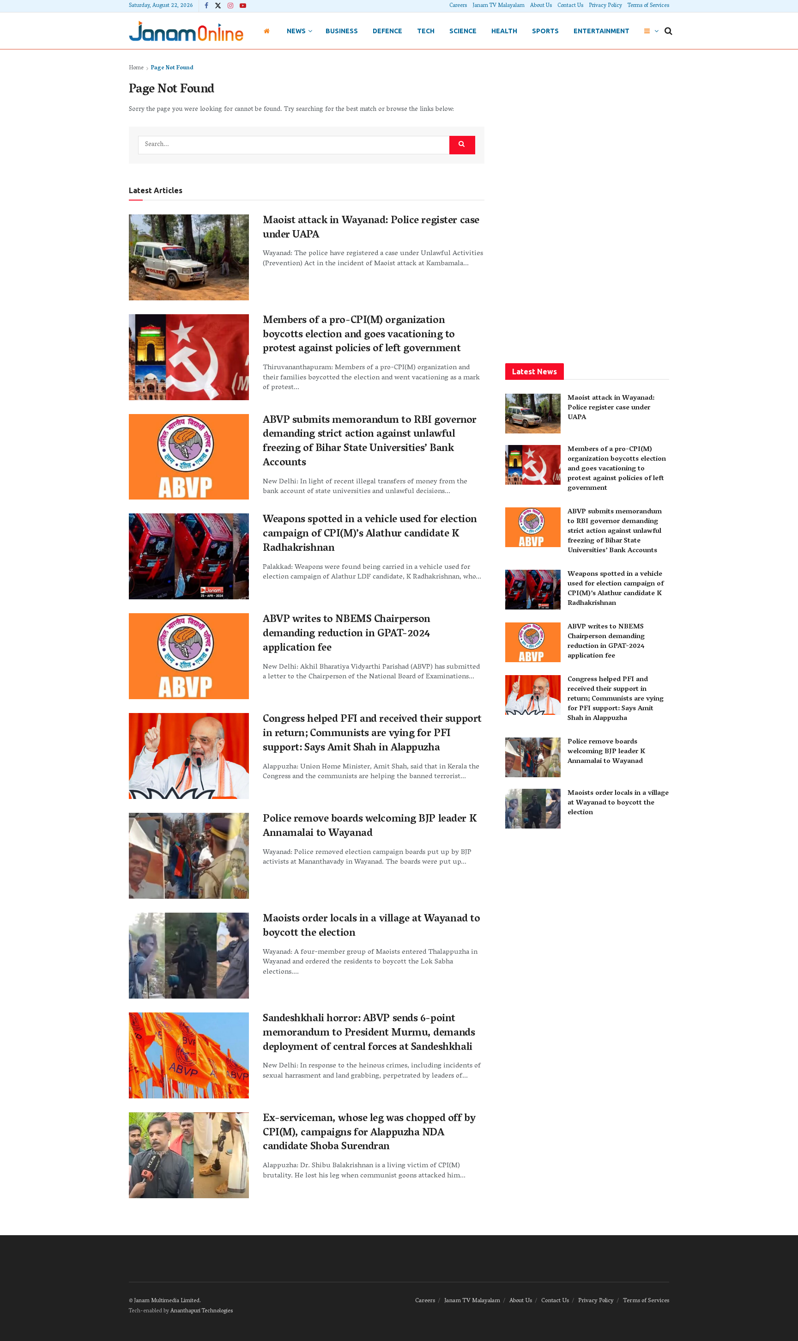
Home (136, 68)
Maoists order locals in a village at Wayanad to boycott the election (371, 927)
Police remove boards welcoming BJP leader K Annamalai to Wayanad (370, 827)
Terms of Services (648, 5)
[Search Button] (668, 31)
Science (463, 31)
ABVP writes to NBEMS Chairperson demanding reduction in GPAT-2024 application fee (346, 634)
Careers (458, 5)
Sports (545, 31)
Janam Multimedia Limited (167, 1301)
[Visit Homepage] (186, 30)
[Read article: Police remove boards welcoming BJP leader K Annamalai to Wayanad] (189, 856)
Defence (387, 31)
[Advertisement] (587, 202)
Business (342, 31)
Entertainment (601, 31)
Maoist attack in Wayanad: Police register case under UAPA (371, 228)
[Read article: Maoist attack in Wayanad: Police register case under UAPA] (189, 257)
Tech (426, 31)
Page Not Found (172, 68)
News (296, 31)
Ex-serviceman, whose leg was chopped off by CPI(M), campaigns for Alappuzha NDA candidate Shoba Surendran (369, 1133)
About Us (541, 5)
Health (504, 31)
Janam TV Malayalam (498, 5)
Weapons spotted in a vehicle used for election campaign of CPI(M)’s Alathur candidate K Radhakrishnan (370, 535)
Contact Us (570, 5)
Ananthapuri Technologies (201, 1311)
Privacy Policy (605, 5)
